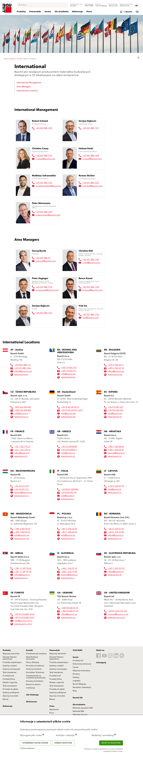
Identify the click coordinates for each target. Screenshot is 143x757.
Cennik (75, 667)
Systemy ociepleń (10, 665)
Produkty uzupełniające (12, 662)
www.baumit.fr (20, 456)
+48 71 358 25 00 (69, 529)
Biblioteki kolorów (80, 714)
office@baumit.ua (69, 614)
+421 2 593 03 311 (116, 568)
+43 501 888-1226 (22, 368)
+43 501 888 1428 (91, 155)
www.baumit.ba (68, 377)
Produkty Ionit (8, 675)
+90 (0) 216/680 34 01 (24, 617)
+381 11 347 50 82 (22, 568)
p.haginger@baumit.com (47, 290)
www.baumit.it (67, 499)
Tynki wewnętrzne (10, 685)
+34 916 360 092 (115, 410)
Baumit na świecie (33, 684)
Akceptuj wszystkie (111, 742)
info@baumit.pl (68, 535)
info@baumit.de (68, 413)
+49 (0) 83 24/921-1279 (71, 410)
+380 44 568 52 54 (69, 608)
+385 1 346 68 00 (116, 446)
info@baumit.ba (68, 374)
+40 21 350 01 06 (116, 529)
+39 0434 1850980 (69, 489)
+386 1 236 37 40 (69, 571)
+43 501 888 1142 (91, 259)
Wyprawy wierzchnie (11, 653)
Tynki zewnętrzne (9, 672)
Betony (5, 699)
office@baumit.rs (22, 575)
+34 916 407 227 (115, 407)
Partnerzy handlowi (34, 669)
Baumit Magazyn (79, 684)
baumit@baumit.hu (23, 492)
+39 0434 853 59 (68, 492)
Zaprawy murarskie (10, 695)
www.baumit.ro (115, 538)
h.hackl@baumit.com (92, 159)
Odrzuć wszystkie (63, 742)
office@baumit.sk (115, 571)
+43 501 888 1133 (91, 314)
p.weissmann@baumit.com (48, 215)
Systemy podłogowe (11, 692)
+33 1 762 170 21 (22, 446)
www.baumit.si (67, 578)
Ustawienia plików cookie (35, 742)
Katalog (76, 677)
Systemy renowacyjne (11, 669)
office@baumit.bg (116, 371)
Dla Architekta (79, 704)
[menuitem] (76, 5)
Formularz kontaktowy (35, 665)
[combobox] (42, 5)
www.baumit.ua (68, 617)
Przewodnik (54, 650)
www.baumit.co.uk (116, 617)
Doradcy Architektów (34, 681)
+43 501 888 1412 (91, 183)
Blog (75, 690)
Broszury (76, 674)
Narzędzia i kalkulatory (82, 687)
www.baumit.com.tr (23, 624)
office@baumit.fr (21, 453)
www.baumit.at (21, 374)
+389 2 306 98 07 (22, 529)
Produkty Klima (9, 679)
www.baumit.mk (21, 538)
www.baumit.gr (68, 456)
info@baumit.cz (21, 413)
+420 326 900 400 (22, 407)
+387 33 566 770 (68, 367)
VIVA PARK (77, 650)
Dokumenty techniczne (82, 663)
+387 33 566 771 (68, 371)
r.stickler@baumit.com (93, 186)
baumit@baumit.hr (116, 453)
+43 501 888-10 (43, 258)
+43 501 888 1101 (44, 128)
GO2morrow (31, 701)
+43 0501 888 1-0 (22, 365)
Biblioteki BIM (78, 711)
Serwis (76, 657)
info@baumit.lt (114, 489)
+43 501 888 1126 (91, 287)
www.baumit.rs (21, 578)
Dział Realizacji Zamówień (32, 658)
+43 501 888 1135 (44, 287)
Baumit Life (78, 697)
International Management (29, 82)
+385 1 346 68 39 (116, 450)
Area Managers (24, 86)
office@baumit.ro (115, 535)
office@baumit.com (23, 371)
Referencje (7, 706)
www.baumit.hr (115, 456)
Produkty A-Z (78, 660)
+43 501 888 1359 (44, 212)
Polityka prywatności (27, 748)
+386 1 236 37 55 (69, 568)
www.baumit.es (115, 417)
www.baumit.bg (115, 374)
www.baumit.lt (114, 492)
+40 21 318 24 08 (116, 532)
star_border (138, 57)
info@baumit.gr (68, 453)
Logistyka (76, 680)
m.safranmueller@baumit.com (49, 186)
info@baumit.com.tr (23, 621)
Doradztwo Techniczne (35, 672)
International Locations (27, 90)
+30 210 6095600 (69, 446)
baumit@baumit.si (69, 575)
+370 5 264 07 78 (116, 486)
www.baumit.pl (68, 538)
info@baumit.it (67, 496)
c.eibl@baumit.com (91, 262)
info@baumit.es (115, 413)
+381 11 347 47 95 (22, 571)
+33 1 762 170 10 (22, 450)
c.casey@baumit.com (45, 159)
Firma (51, 706)
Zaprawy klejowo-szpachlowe (10, 658)
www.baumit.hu (21, 496)
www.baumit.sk (115, 575)
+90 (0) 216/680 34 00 (24, 614)
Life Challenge (32, 694)
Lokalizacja (30, 687)
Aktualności (54, 709)
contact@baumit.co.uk (118, 614)
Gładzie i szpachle (10, 682)
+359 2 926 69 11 (116, 365)
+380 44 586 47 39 (69, 611)
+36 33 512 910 (21, 486)
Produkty (7, 650)
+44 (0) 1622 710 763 (117, 611)
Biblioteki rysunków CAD (83, 708)
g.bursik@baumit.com (46, 261)
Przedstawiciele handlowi (36, 653)
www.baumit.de (68, 417)
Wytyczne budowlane (81, 670)
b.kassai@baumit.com (93, 290)
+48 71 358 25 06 (69, 532)
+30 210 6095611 (69, 450)
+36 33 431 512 (21, 489)
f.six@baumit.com (91, 317)
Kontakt (29, 650)
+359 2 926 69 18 (116, 368)
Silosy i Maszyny (32, 662)
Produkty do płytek (10, 689)
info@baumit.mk (21, 535)
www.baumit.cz (21, 417)
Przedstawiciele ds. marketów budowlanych (36, 676)
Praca (51, 712)
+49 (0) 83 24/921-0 (70, 407)
